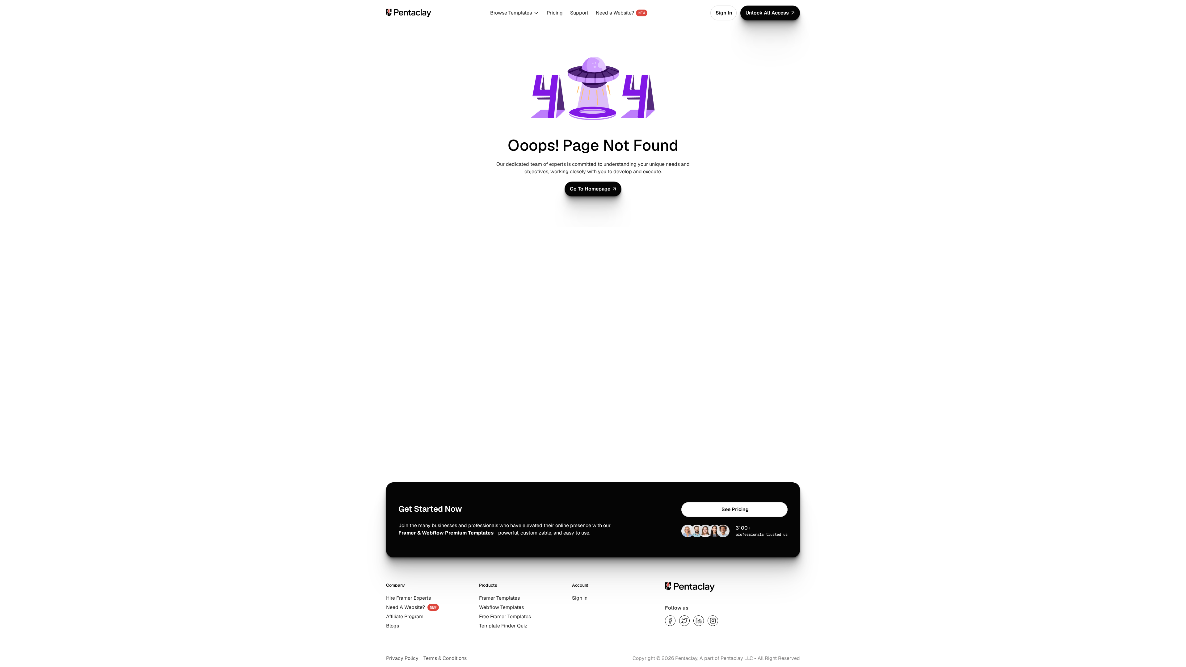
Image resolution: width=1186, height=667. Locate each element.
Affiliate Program (404, 616)
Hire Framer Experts (408, 598)
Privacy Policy (402, 658)
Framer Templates (499, 598)
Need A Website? (405, 607)
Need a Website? (615, 13)
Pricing (555, 13)
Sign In (579, 598)
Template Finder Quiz (503, 626)
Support (579, 13)
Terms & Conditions (445, 658)
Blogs (392, 626)
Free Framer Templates (505, 616)
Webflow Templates (501, 607)
